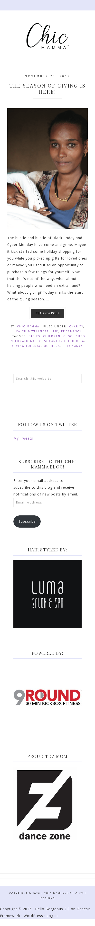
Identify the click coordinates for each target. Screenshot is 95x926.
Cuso (68, 336)
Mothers (52, 346)
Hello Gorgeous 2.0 (52, 909)
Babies (34, 336)
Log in (52, 915)
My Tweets (23, 438)
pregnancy (73, 346)
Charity (76, 326)
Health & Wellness (31, 331)
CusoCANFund (52, 341)
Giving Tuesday (26, 346)
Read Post (47, 313)
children (52, 336)
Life (54, 331)
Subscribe (27, 521)
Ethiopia (76, 341)
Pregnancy (71, 331)
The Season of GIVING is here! (48, 88)
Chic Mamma (47, 36)
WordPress (33, 915)
